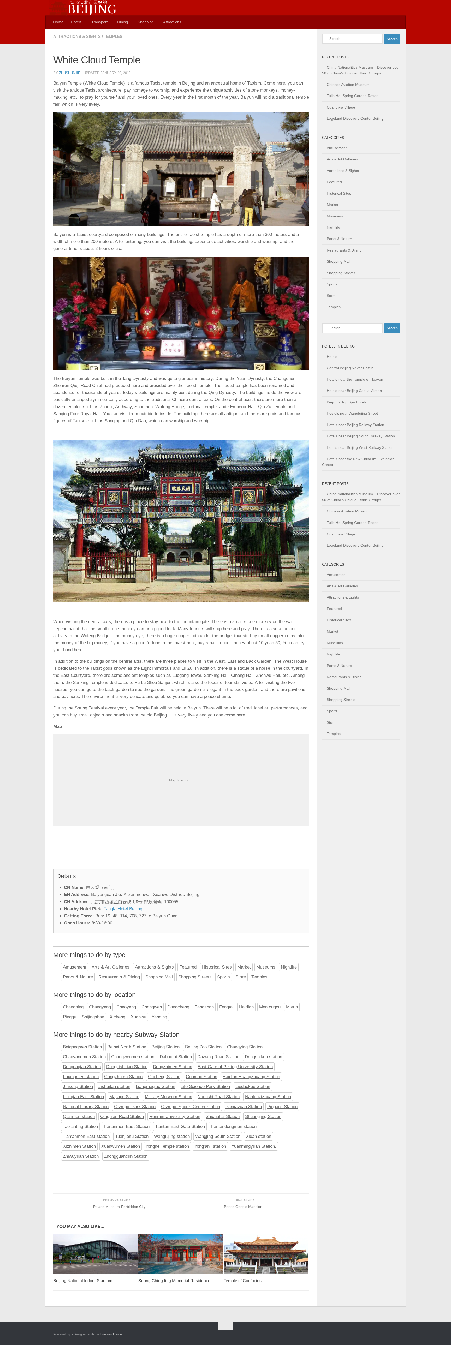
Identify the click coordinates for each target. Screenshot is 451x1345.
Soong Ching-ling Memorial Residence (174, 1280)
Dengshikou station (263, 1056)
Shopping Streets (195, 977)
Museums (265, 967)
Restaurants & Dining (119, 977)
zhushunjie (69, 73)
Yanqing (159, 1016)
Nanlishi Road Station (219, 1096)
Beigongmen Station (82, 1046)
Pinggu (69, 1016)
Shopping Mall (159, 977)
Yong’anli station (210, 1146)
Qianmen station (79, 1116)
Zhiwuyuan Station (81, 1156)
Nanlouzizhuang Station (268, 1096)
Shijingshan (93, 1016)
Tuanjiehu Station (132, 1136)
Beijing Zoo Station (203, 1046)
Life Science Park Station (205, 1086)
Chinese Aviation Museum (348, 84)
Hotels (76, 22)
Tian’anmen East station (86, 1136)
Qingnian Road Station (122, 1116)
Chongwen (151, 1007)
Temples (113, 36)
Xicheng (117, 1016)
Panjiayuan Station (243, 1106)
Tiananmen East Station (126, 1126)
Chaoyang (126, 1007)
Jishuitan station (114, 1086)
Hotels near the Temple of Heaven (355, 379)
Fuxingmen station (81, 1076)
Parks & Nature (78, 977)
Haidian (246, 1007)
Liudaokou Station (252, 1086)
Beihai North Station (126, 1046)
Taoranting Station (80, 1126)
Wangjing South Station (217, 1136)
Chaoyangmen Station (84, 1056)
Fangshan (204, 1007)
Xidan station (258, 1136)
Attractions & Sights (77, 36)
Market (244, 967)
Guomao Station (201, 1076)
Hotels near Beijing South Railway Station (361, 436)
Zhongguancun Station (125, 1156)
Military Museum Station (168, 1096)
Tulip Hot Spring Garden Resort (353, 96)
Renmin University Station (174, 1116)
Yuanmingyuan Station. (254, 1146)
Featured (188, 967)
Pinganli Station (282, 1106)
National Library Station (86, 1106)
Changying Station (245, 1046)
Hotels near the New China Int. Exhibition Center (358, 462)
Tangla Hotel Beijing (123, 908)
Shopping (145, 22)
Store (240, 977)
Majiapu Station (124, 1096)
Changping (73, 1007)
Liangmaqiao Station (155, 1086)
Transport (99, 22)
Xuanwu (138, 1016)
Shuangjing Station (263, 1116)
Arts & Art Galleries (110, 967)
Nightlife (289, 967)
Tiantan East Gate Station (180, 1126)
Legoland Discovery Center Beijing (355, 118)
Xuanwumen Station (120, 1146)
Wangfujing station (172, 1136)
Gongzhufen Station (123, 1076)
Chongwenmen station (132, 1056)
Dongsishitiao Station (126, 1066)
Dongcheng (178, 1007)
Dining (122, 22)
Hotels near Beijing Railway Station (355, 425)
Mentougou (270, 1007)
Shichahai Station (223, 1116)
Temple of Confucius (243, 1280)
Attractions (172, 22)
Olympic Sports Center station (190, 1106)
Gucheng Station (164, 1076)
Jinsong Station (78, 1086)
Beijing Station (166, 1046)
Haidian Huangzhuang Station (251, 1076)
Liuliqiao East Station (83, 1096)
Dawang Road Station (218, 1056)
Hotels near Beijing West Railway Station (360, 447)
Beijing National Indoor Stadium (82, 1280)
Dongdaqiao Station (82, 1066)
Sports (223, 977)
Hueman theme (111, 1334)
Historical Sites (217, 967)
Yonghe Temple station (167, 1146)
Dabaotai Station (176, 1056)
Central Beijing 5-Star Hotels (350, 368)
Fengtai (226, 1007)
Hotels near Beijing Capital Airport (354, 390)
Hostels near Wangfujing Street (352, 413)
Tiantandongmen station (233, 1126)
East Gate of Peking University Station (235, 1066)
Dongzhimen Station (172, 1066)
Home (58, 22)
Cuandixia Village (341, 107)
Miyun (292, 1007)
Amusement (74, 967)
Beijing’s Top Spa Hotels (346, 402)
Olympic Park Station (135, 1106)
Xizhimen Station (79, 1146)
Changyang (100, 1007)
